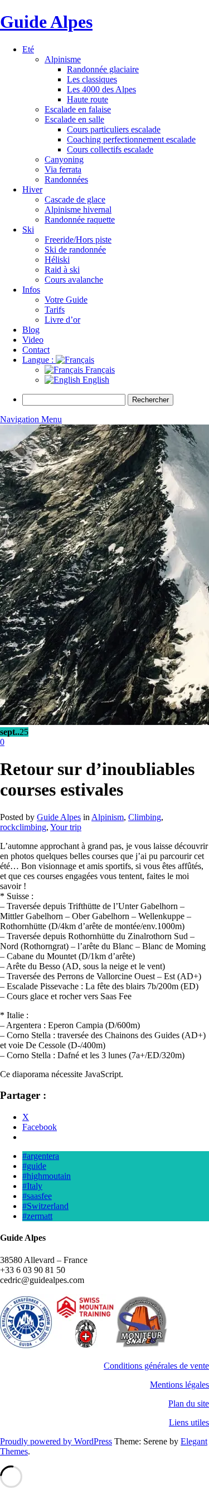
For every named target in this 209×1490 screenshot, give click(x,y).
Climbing (144, 817)
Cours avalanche (74, 279)
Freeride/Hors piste (78, 239)
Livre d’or (62, 319)
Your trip (65, 827)
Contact (36, 349)
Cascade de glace (75, 199)
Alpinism (107, 817)
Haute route (87, 99)
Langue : (39, 359)
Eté (28, 49)
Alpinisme (63, 59)
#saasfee (37, 1196)
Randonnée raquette (80, 219)
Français (99, 369)
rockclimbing (23, 827)
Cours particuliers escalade (114, 129)
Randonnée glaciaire (103, 69)
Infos (31, 289)
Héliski (57, 259)
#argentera (40, 1156)
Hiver (32, 189)
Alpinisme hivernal (78, 209)
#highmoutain (46, 1176)
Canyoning (64, 159)
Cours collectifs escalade (110, 149)
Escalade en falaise (78, 109)
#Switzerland (45, 1206)
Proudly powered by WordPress (56, 1441)
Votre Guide (66, 299)
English (94, 379)
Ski (28, 229)
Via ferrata (63, 169)
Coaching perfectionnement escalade (131, 139)
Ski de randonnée (75, 249)
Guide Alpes (46, 22)
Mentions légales (179, 1384)
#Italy (32, 1186)
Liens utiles (189, 1422)
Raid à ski (62, 269)
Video (32, 339)
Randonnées (66, 179)
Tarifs (55, 309)
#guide (34, 1166)
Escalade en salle (74, 119)
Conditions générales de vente (156, 1365)
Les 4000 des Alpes (101, 89)
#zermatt (37, 1216)
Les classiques (92, 79)
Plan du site (188, 1403)
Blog (31, 329)
